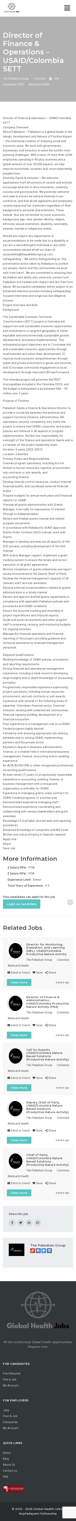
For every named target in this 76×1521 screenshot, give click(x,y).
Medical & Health (39, 84)
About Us (9, 1464)
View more (19, 982)
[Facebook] (38, 1250)
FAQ (5, 1476)
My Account (11, 1385)
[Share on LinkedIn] (29, 1222)
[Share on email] (37, 1222)
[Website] (32, 1250)
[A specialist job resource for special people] (19, 8)
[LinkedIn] (49, 1250)
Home (7, 1452)
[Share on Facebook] (12, 1222)
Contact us (10, 1470)
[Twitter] (43, 1250)
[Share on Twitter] (20, 1222)
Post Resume (12, 1373)
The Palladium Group (48, 1245)
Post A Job (10, 1416)
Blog (6, 1458)
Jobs (6, 1410)
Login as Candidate (22, 904)
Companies (10, 1422)
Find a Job (9, 1379)
